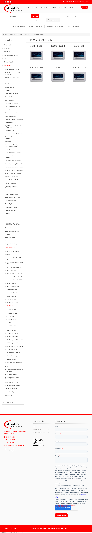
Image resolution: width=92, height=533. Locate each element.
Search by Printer (44, 16)
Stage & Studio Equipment (12, 244)
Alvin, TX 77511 (10, 440)
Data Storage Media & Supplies (14, 119)
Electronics (8, 141)
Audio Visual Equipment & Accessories (12, 73)
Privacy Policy (37, 430)
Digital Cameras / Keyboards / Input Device (13, 126)
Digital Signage (9, 130)
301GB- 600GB (12, 319)
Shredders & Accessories (12, 231)
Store (83, 7)
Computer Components (11, 103)
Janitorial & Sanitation (11, 55)
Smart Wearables (10, 237)
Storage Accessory (11, 356)
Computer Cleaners (10, 100)
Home (28, 7)
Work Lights (8, 395)
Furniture (7, 48)
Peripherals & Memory (11, 194)
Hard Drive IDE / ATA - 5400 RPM (14, 258)
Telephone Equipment (11, 374)
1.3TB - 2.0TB (12, 310)
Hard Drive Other (11, 270)
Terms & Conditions (39, 432)
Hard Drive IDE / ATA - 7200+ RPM (14, 263)
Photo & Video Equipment (12, 197)
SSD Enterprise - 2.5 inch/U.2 (14, 339)
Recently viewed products (78, 16)
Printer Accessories (10, 210)
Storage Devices (9, 247)
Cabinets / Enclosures (12, 251)
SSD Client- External (12, 336)
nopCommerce (15, 528)
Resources (55, 7)
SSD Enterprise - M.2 (12, 349)
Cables (8, 254)
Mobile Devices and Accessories (14, 170)
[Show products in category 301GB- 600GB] (36, 77)
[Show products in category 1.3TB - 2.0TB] (36, 55)
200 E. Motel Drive (11, 437)
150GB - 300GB (12, 313)
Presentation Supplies (11, 207)
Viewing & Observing (11, 388)
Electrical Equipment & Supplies (14, 133)
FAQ (34, 427)
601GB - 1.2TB (12, 326)
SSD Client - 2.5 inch (12, 302)
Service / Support (10, 228)
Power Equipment (10, 204)
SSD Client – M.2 (11, 330)
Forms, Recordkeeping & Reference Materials (12, 145)
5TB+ (9, 322)
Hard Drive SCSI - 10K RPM (14, 273)
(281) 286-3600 (68, 1)
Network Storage (11, 283)
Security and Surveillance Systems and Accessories (12, 224)
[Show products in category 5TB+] (58, 77)
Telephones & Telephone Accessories (12, 378)
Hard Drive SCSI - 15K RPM (14, 276)
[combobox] (19, 16)
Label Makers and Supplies (13, 152)
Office (5, 58)
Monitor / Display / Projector (13, 173)
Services (41, 7)
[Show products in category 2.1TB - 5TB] (79, 55)
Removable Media (11, 289)
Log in (58, 16)
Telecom (7, 366)
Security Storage (11, 296)
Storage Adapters (11, 359)
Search (35, 16)
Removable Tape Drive (12, 293)
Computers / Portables (11, 113)
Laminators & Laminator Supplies (12, 156)
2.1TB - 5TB (11, 316)
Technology (7, 65)
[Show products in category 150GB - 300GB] (58, 55)
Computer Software (10, 109)
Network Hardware (10, 183)
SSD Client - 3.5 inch (12, 305)
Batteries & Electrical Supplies (13, 80)
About (48, 7)
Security (7, 220)
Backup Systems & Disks (12, 77)
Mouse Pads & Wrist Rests (12, 180)
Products (34, 7)
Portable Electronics (10, 200)
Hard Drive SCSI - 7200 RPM (14, 280)
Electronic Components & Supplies (12, 137)
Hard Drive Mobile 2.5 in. (13, 267)
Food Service (8, 45)
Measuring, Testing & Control (13, 164)
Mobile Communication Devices (14, 167)
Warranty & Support (10, 392)
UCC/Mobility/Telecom (11, 382)
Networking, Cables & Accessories (11, 187)
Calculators (8, 84)
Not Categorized (9, 191)
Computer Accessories (11, 93)
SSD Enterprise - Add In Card (14, 346)
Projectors (8, 216)
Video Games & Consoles (12, 385)
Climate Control (9, 87)
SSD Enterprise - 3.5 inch (13, 343)
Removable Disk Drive (12, 286)
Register (52, 16)
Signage (7, 234)
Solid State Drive (11, 299)
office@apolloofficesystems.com (81, 1)
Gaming (7, 149)
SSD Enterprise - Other (13, 352)
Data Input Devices (10, 116)
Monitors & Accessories (11, 176)
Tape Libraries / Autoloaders (14, 362)
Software (7, 240)
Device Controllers (10, 122)
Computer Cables (10, 97)
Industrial (7, 52)
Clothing (7, 90)
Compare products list (39, 20)
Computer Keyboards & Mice (13, 106)
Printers (7, 213)
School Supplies (9, 62)
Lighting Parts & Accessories (13, 160)
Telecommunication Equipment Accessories (14, 370)
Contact (71, 7)
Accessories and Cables (12, 69)
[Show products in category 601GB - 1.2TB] (79, 77)
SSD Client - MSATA (12, 333)
